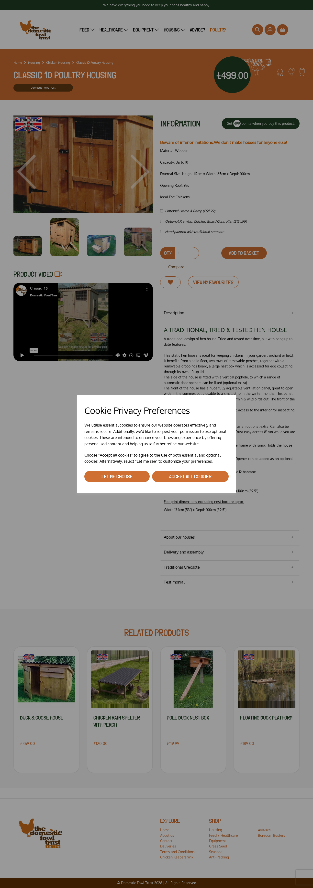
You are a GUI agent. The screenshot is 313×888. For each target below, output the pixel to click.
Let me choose (117, 476)
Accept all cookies (190, 476)
